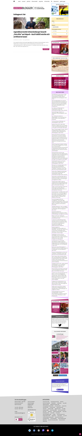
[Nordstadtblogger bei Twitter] (39, 430)
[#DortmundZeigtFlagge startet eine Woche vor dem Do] (56, 357)
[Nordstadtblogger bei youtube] (48, 430)
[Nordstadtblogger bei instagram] (52, 430)
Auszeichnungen (31, 403)
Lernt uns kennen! (31, 401)
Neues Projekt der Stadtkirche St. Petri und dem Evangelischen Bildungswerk (60, 237)
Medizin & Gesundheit (57, 411)
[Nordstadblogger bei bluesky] (29, 430)
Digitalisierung (46, 404)
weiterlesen (46, 49)
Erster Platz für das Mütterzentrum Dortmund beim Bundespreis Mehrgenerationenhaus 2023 (59, 140)
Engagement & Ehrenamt (54, 404)
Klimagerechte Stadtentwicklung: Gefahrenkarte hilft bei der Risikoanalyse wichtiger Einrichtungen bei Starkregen (60, 158)
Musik (64, 411)
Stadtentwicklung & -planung (48, 417)
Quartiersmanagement (47, 414)
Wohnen (45, 421)
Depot (64, 403)
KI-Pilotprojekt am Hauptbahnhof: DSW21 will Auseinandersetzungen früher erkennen (59, 109)
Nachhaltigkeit (46, 412)
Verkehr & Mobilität (62, 418)
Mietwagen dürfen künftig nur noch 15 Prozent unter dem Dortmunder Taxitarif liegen (59, 231)
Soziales (59, 415)
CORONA (59, 403)
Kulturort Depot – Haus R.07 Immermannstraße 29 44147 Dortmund (20, 403)
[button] (60, 10)
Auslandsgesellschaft (55, 401)
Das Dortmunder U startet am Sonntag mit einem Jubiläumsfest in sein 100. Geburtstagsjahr (59, 278)
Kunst (44, 411)
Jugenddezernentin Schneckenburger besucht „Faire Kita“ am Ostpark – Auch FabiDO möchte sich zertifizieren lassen (31, 34)
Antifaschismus (46, 401)
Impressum (30, 406)
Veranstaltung (53, 418)
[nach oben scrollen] (80, 434)
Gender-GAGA (62, 1)
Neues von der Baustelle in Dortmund (59, 189)
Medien (50, 411)
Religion (54, 415)
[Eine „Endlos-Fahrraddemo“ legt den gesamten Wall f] (64, 346)
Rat (54, 414)
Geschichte (52, 407)
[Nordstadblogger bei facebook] (34, 430)
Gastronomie (45, 407)
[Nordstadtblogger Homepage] (14, 1)
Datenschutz (30, 407)
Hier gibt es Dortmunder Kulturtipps (60, 127)
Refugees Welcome (46, 415)
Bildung (53, 403)
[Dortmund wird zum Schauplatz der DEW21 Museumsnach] (64, 357)
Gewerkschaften (60, 407)
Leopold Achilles (27, 39)
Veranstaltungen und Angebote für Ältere (59, 179)
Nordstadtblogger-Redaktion (57, 112)
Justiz (63, 408)
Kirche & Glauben (53, 410)
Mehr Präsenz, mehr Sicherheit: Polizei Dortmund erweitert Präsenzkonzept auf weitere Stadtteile (60, 260)
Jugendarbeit (58, 408)
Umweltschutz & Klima (59, 417)
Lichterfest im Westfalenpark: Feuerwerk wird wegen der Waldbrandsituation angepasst (58, 224)
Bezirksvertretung (46, 403)
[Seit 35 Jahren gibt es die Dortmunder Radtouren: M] (64, 368)
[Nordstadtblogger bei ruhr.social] (43, 430)
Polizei (58, 412)
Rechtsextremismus (61, 414)
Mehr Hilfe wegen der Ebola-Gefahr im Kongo (59, 284)
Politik (52, 412)
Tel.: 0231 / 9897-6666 (19, 407)
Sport (65, 415)
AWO (61, 401)
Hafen (44, 408)
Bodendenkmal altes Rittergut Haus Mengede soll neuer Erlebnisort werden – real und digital (60, 149)
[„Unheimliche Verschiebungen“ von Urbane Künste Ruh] (56, 368)
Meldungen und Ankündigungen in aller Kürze (58, 122)
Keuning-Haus (45, 410)
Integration (50, 408)
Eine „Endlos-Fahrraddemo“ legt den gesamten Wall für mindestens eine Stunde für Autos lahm (59, 196)
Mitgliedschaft (30, 404)
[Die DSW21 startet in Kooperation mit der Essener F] (56, 346)
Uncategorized (46, 418)
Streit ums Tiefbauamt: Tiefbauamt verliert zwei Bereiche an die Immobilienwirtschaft (59, 168)
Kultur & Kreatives (61, 410)
